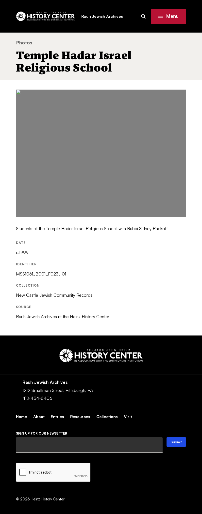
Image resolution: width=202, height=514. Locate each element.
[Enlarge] (179, 95)
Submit (176, 442)
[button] (168, 16)
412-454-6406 (37, 398)
